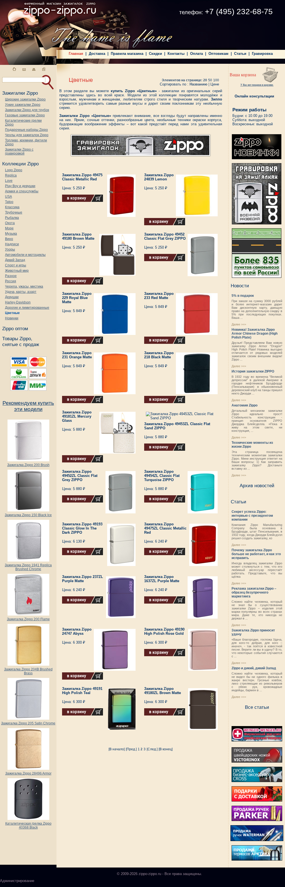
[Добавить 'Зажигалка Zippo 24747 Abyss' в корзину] (82, 678)
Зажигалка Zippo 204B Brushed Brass (28, 671)
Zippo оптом (15, 328)
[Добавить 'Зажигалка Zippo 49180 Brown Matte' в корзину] (82, 283)
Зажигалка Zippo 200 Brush (28, 465)
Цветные (12, 313)
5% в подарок (243, 296)
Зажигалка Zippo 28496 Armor (28, 773)
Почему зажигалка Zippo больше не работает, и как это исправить (256, 554)
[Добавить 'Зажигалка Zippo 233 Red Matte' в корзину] (164, 343)
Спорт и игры (15, 265)
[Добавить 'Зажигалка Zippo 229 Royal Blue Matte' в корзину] (82, 343)
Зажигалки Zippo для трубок (27, 110)
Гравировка (262, 54)
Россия (10, 281)
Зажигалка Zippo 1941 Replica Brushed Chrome (28, 567)
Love (9, 181)
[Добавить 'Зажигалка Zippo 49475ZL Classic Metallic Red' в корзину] (164, 554)
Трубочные (13, 212)
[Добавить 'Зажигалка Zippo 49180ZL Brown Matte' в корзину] (164, 714)
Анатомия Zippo (244, 405)
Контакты (176, 54)
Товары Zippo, (17, 338)
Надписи (12, 244)
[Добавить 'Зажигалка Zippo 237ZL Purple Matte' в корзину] (82, 602)
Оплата (196, 54)
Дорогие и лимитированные (27, 308)
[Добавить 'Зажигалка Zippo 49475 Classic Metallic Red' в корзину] (82, 201)
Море (9, 228)
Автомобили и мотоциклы (25, 255)
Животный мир (17, 271)
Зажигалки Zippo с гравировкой (19, 151)
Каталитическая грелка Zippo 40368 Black (28, 825)
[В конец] (166, 749)
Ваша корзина (243, 74)
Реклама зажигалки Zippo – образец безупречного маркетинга (254, 592)
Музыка (11, 234)
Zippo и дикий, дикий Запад (254, 668)
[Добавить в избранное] (43, 69)
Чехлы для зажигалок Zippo (26, 135)
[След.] (152, 749)
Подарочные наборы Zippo (26, 130)
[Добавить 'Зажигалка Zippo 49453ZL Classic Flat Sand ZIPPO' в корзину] (164, 450)
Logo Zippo (13, 170)
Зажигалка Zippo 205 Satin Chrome (28, 723)
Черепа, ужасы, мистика (24, 286)
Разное (11, 276)
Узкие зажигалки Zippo (22, 105)
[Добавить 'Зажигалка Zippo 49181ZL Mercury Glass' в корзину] (82, 461)
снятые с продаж (20, 344)
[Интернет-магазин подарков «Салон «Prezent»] (257, 800)
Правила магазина (127, 54)
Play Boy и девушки (20, 186)
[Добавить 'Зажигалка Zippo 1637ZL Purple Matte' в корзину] (164, 602)
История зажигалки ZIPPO (253, 371)
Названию (198, 84)
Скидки (155, 54)
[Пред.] (131, 749)
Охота (10, 223)
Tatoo (9, 202)
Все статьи (257, 707)
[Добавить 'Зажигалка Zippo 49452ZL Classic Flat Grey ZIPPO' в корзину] (82, 501)
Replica (11, 175)
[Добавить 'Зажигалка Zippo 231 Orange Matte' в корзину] (82, 402)
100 (216, 80)
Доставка (97, 54)
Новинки (11, 318)
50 (210, 80)
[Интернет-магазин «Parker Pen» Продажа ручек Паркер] (257, 820)
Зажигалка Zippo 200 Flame (28, 619)
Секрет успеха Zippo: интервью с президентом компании (252, 515)
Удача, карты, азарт (20, 292)
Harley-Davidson (18, 302)
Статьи (240, 54)
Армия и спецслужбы (21, 191)
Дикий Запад (15, 260)
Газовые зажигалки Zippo (25, 115)
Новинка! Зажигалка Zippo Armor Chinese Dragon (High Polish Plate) (254, 333)
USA (8, 197)
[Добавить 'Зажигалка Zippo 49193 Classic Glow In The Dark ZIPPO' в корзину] (82, 554)
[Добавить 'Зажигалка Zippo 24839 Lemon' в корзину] (164, 224)
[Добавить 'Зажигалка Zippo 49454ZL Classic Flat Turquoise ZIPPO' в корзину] (164, 501)
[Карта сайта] (33, 69)
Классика (12, 207)
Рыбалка (12, 218)
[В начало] (117, 749)
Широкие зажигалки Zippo (25, 99)
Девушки (12, 297)
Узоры (10, 249)
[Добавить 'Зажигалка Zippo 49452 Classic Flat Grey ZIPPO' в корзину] (164, 260)
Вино (9, 239)
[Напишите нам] (24, 69)
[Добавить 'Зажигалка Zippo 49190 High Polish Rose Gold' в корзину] (164, 655)
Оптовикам (218, 54)
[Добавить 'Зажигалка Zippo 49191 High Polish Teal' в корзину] (82, 714)
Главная (76, 54)
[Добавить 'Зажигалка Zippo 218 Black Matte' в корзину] (164, 402)
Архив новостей (257, 485)
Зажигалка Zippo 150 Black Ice (28, 515)
